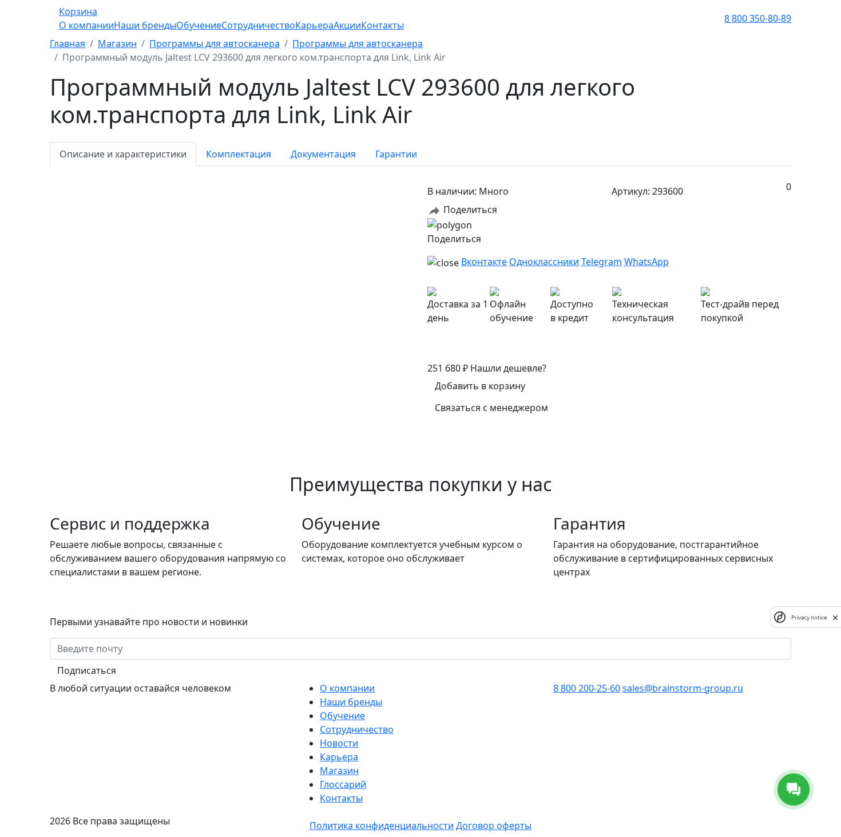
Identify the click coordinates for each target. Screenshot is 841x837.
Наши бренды (145, 25)
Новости (339, 743)
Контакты (382, 25)
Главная (67, 43)
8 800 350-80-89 (757, 18)
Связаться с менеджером (491, 407)
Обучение (198, 25)
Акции (347, 25)
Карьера (314, 25)
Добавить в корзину (480, 386)
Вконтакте (484, 261)
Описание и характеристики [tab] (123, 154)
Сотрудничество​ (357, 729)
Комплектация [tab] (238, 154)
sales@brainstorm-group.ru (682, 688)
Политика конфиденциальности (382, 825)
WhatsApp (646, 261)
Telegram (601, 261)
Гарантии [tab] (396, 154)
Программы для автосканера (214, 43)
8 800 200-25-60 (586, 688)
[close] (835, 617)
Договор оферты (493, 825)
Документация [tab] (323, 154)
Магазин (117, 43)
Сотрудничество (258, 25)
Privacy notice (809, 617)
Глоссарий (343, 784)
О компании (86, 25)
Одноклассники (544, 261)
